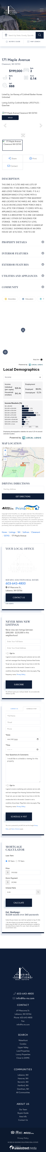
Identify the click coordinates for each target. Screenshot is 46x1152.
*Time (8, 745)
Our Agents (9, 603)
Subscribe (19, 684)
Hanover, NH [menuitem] (23, 1078)
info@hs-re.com (24, 998)
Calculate (19, 902)
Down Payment (12, 878)
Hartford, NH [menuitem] (23, 1085)
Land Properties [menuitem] (23, 1051)
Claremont (35, 532)
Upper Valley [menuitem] (23, 1047)
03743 (6, 535)
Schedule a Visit (31, 709)
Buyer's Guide (14, 41)
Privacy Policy (21, 674)
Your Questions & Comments (17, 755)
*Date (8, 735)
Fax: (23, 1021)
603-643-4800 (16, 583)
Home (4, 532)
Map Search (35, 41)
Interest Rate (11, 888)
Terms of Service (15, 829)
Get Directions (23, 496)
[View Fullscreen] (5, 459)
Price (7, 868)
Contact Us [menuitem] (23, 1120)
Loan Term (10, 855)
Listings (12, 532)
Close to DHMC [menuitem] (23, 1058)
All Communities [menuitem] (23, 1092)
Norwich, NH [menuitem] (23, 1082)
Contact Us (19, 597)
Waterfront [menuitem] (23, 1040)
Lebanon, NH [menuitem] (23, 1075)
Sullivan (26, 532)
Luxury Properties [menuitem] (23, 1054)
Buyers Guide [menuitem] (23, 1113)
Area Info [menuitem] (23, 1116)
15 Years (21, 861)
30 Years (11, 861)
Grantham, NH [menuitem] (23, 1089)
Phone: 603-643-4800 (23, 1017)
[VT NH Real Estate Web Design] (23, 1148)
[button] (40, 35)
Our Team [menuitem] (23, 1109)
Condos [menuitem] (23, 1044)
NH (19, 532)
